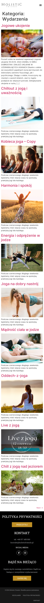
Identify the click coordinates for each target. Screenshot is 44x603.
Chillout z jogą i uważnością (14, 90)
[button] (40, 5)
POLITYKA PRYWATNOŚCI (31, 595)
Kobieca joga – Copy (18, 141)
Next (40, 508)
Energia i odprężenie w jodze (20, 237)
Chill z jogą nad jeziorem (22, 466)
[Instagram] (25, 553)
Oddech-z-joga (14, 375)
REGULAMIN (16, 595)
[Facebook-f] (19, 553)
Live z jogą (10, 425)
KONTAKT (37, 600)
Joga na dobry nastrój (19, 284)
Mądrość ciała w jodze (20, 329)
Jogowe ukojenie (15, 25)
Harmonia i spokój (16, 185)
